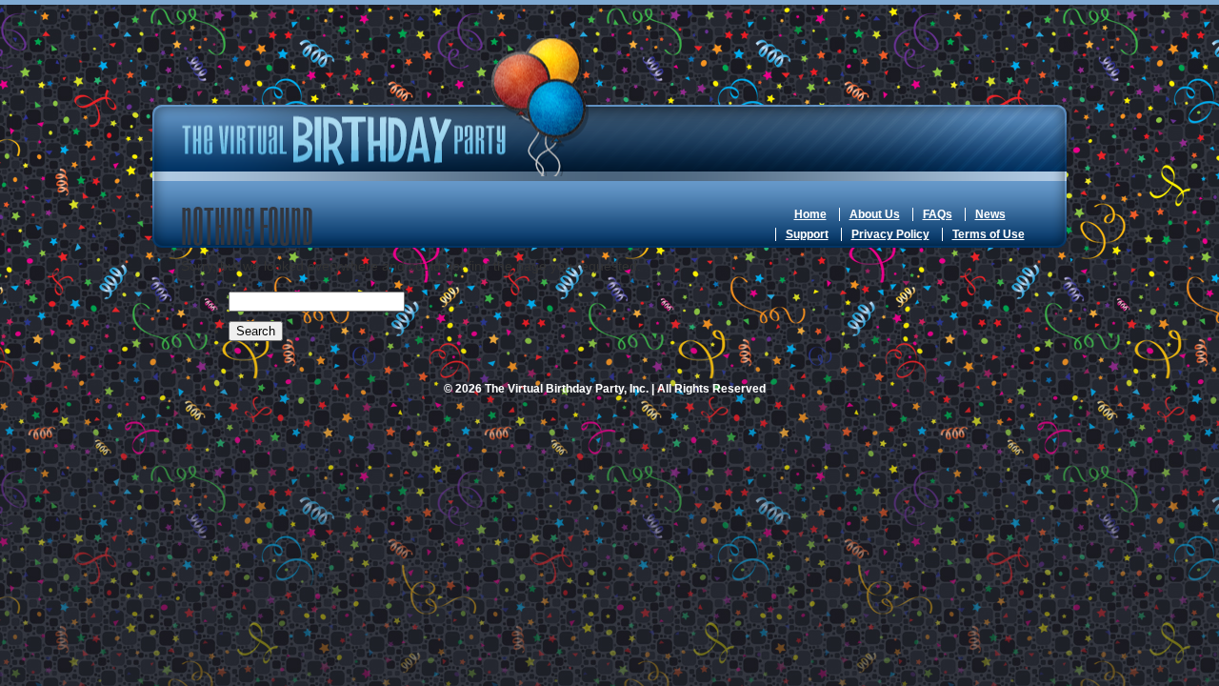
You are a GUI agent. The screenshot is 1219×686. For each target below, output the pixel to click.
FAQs (937, 214)
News (990, 214)
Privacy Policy (890, 234)
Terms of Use (988, 234)
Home (810, 214)
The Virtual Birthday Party (385, 107)
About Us (874, 214)
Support (807, 234)
